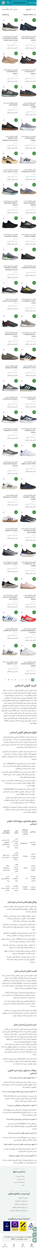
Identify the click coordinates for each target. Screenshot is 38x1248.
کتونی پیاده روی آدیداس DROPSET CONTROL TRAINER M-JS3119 (10, 268)
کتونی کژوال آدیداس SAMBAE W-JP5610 (11, 530)
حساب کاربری (21, 1179)
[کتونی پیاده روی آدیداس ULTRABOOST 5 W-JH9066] (28, 551)
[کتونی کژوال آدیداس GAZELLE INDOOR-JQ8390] (28, 191)
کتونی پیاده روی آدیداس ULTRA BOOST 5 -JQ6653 (28, 72)
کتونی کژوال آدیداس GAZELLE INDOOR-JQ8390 (30, 203)
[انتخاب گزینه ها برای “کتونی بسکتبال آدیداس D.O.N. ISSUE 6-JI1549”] (4, 153)
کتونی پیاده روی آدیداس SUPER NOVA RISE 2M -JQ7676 (10, 464)
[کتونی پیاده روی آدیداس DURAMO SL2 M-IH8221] (28, 418)
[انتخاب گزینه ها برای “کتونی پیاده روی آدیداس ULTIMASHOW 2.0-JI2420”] (22, 316)
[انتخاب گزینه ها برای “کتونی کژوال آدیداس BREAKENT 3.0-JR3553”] (4, 479)
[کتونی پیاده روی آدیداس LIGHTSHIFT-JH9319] (10, 224)
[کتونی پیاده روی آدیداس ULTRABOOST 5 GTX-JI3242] (28, 289)
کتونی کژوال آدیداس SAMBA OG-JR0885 (11, 367)
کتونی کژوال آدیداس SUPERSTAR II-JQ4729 (10, 630)
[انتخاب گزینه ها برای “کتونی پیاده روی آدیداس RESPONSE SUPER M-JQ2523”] (4, 184)
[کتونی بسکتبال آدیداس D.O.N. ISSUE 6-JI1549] (10, 159)
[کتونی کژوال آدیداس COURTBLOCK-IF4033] (28, 159)
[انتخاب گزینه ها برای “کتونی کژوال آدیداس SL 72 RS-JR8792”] (4, 86)
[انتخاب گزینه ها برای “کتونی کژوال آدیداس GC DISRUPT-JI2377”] (4, 645)
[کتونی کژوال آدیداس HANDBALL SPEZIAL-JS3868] (28, 92)
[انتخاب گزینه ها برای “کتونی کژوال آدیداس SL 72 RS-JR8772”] (22, 381)
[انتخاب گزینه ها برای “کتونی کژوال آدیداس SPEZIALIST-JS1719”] (22, 349)
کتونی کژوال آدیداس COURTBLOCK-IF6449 (28, 267)
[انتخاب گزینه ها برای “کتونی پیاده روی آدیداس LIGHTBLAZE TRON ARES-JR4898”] (22, 512)
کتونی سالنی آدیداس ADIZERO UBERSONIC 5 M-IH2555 (28, 631)
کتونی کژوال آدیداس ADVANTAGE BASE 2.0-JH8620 (28, 664)
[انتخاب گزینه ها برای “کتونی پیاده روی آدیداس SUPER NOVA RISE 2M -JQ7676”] (4, 445)
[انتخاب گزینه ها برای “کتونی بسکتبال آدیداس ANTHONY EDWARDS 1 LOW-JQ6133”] (4, 579)
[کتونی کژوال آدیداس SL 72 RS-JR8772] (28, 387)
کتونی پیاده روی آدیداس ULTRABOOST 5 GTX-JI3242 (28, 301)
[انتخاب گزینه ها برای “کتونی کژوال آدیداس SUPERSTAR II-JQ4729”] (4, 612)
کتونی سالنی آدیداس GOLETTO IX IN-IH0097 (10, 300)
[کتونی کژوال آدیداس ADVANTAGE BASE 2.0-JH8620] (28, 651)
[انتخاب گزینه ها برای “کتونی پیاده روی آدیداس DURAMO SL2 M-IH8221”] (22, 412)
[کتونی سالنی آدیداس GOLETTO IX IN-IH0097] (10, 289)
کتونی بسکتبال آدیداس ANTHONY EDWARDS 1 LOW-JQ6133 (10, 597)
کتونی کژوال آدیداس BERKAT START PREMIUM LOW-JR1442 (10, 138)
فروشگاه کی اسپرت (19, 1182)
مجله (23, 1185)
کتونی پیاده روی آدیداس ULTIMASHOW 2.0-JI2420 (28, 335)
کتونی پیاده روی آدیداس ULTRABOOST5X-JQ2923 (10, 72)
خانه (34, 9)
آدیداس (33, 43)
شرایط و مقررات (20, 1176)
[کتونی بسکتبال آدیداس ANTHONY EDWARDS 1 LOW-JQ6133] (10, 585)
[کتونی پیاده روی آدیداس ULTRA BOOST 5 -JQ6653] (28, 59)
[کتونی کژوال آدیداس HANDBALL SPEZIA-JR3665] (28, 485)
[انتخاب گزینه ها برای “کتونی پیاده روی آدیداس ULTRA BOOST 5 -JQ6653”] (22, 53)
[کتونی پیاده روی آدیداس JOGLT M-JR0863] (28, 224)
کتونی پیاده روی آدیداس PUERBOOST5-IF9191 (10, 430)
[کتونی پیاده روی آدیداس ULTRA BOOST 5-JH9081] (28, 126)
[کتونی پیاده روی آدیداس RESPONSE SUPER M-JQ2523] (10, 191)
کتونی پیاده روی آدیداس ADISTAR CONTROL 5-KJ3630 (28, 38)
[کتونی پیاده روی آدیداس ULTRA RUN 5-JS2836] (10, 551)
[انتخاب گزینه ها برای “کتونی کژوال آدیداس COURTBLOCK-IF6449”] (22, 249)
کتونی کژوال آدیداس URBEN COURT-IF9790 (28, 463)
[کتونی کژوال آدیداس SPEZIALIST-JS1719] (28, 355)
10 (8, 680)
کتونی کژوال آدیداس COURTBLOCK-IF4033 (28, 171)
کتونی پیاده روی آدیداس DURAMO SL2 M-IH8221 (28, 431)
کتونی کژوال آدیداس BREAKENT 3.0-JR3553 (10, 496)
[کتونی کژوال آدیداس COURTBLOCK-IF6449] (28, 255)
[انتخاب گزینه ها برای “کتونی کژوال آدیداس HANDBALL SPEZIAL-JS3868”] (22, 86)
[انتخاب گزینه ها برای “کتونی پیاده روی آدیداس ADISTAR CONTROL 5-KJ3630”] (22, 20)
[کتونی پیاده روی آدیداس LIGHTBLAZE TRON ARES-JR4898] (28, 518)
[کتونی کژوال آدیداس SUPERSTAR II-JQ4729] (10, 618)
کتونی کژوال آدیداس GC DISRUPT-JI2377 (10, 663)
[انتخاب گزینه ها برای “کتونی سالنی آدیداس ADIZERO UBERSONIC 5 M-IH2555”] (22, 612)
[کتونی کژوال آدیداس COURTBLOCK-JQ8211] (10, 387)
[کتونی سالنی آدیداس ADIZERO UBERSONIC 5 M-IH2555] (28, 618)
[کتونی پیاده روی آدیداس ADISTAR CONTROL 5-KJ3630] (28, 26)
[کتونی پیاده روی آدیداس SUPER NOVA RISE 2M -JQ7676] (10, 451)
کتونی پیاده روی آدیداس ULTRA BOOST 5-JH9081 (28, 138)
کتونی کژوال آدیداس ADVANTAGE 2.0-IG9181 (30, 597)
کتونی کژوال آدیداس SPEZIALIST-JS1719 (29, 367)
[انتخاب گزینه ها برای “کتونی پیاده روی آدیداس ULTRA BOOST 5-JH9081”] (22, 120)
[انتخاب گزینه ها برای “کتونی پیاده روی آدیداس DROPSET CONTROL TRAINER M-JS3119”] (4, 249)
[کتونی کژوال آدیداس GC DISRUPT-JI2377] (10, 651)
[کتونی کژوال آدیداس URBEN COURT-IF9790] (28, 451)
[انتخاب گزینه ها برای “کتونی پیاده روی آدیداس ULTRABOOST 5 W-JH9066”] (22, 545)
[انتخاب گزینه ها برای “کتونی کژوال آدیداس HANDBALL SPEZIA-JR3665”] (22, 479)
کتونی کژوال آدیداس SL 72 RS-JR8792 (11, 104)
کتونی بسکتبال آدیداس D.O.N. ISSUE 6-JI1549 (10, 171)
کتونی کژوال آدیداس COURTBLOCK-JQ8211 (10, 398)
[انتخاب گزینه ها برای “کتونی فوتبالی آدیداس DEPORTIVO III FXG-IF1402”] (4, 316)
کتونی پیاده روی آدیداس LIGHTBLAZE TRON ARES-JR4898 (28, 531)
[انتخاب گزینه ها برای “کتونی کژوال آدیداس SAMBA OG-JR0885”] (4, 349)
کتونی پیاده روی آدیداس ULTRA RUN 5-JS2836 (10, 563)
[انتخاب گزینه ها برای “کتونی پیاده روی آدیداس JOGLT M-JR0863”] (22, 218)
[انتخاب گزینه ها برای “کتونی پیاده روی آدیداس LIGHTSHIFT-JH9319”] (4, 218)
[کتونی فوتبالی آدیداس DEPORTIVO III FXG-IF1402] (10, 322)
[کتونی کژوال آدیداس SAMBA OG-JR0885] (10, 355)
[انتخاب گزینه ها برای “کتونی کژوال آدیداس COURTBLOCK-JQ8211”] (4, 381)
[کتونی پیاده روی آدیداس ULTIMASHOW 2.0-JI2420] (28, 322)
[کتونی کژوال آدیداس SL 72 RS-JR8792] (10, 92)
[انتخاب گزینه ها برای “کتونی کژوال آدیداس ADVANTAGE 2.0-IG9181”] (22, 579)
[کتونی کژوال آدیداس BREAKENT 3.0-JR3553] (10, 485)
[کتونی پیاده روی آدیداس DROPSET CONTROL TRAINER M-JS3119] (10, 255)
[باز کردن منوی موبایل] (3, 3)
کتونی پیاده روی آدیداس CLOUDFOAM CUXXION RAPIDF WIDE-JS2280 (10, 38)
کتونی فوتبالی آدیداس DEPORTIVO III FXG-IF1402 (11, 335)
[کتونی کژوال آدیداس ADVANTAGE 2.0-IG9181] (28, 585)
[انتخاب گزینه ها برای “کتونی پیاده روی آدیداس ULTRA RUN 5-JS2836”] (4, 545)
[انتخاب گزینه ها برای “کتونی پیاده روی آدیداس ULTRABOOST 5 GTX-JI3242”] (22, 282)
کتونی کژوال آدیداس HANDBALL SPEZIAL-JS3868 (29, 105)
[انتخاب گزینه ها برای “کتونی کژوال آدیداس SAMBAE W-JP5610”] (4, 512)
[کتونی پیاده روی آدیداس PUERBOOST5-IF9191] (10, 418)
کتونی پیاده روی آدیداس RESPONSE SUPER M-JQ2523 (10, 203)
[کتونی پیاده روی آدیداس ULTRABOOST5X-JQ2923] (10, 59)
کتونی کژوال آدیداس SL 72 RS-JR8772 (29, 398)
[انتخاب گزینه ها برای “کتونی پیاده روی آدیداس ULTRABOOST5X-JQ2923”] (4, 53)
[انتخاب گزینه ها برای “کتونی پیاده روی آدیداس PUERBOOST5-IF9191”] (4, 412)
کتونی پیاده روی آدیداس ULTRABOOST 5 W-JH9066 (28, 564)
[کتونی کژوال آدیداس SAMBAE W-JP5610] (10, 518)
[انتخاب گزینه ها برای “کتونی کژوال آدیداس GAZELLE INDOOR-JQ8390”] (22, 184)
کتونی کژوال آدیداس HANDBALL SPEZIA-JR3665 (29, 497)
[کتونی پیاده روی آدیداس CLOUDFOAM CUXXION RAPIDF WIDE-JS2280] (10, 26)
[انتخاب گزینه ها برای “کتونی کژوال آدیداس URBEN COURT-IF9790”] (22, 445)
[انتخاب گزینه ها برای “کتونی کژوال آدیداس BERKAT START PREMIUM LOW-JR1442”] (4, 120)
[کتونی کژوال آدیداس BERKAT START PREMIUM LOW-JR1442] (10, 126)
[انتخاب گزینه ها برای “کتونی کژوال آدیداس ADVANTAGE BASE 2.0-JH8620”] (22, 645)
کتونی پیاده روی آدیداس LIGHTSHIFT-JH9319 (10, 236)
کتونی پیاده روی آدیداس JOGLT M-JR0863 (28, 236)
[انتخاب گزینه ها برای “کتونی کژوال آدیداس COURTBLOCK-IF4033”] (22, 153)
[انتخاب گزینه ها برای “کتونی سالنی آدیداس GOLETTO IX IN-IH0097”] (4, 282)
